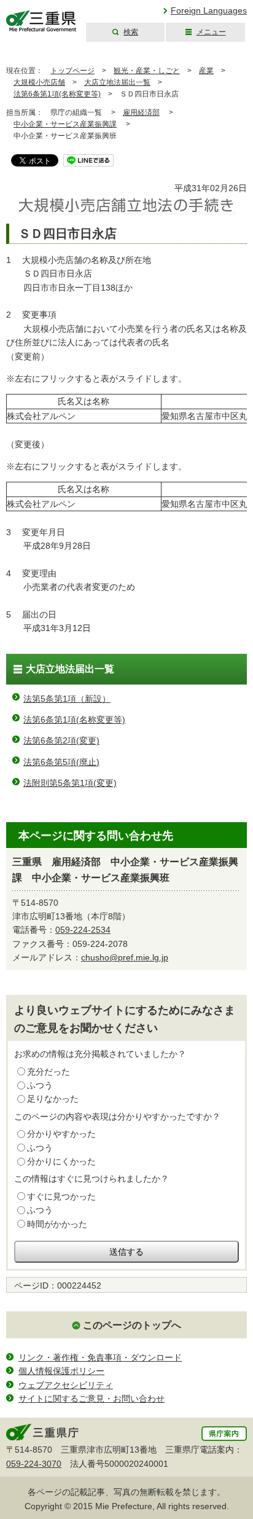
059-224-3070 (33, 1464)
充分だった (48, 1072)
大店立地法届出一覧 (117, 82)
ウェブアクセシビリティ (65, 1385)
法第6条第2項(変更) (61, 740)
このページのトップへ (132, 1325)
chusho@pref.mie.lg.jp (124, 957)
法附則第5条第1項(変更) (70, 783)
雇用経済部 (141, 112)
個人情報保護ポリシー (61, 1371)
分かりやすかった (61, 1134)
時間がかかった (57, 1224)
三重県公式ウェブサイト (41, 21)
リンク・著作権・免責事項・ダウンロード (100, 1357)
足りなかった (53, 1099)
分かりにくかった (61, 1161)
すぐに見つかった (61, 1196)
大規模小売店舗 (39, 82)
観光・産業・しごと (147, 70)
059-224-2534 (83, 930)
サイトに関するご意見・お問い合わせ (91, 1398)
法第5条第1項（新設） (67, 699)
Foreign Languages (209, 10)
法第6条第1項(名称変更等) (57, 94)
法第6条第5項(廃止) (61, 762)
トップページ (72, 70)
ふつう (40, 1085)
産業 (206, 70)
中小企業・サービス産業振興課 (65, 124)
